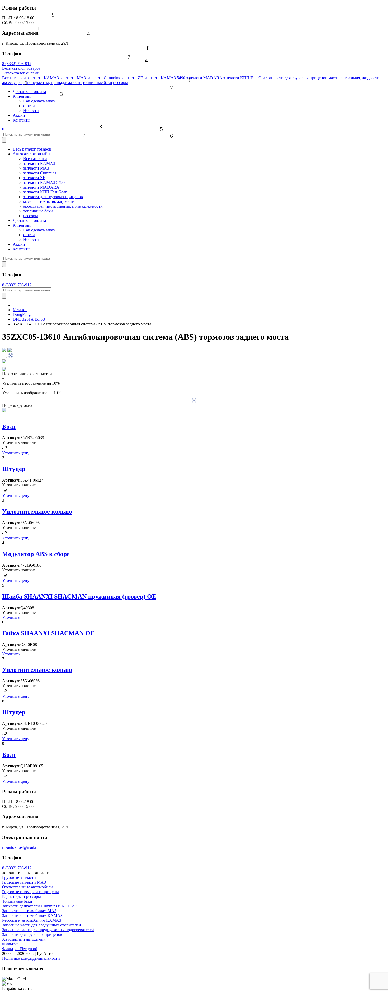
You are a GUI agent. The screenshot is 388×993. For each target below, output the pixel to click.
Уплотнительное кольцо (37, 511)
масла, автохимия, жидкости (354, 78)
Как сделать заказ (39, 101)
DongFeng (22, 314)
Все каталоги (14, 78)
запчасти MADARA (204, 78)
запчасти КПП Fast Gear (245, 78)
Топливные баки (17, 901)
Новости (31, 110)
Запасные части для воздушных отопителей (41, 925)
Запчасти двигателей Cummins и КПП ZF (39, 906)
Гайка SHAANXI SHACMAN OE (48, 633)
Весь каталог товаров (21, 68)
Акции (19, 115)
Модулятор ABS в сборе (36, 554)
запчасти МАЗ (73, 78)
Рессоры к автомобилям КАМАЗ (31, 920)
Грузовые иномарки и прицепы (30, 891)
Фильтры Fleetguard (19, 949)
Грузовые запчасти (19, 877)
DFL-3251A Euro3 (29, 319)
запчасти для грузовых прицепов (297, 78)
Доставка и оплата (29, 91)
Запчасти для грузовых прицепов (32, 934)
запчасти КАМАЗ (43, 78)
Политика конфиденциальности (31, 958)
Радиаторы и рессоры (21, 896)
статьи (29, 106)
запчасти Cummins (103, 78)
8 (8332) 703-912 (16, 63)
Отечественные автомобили (27, 887)
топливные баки (97, 82)
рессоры (120, 82)
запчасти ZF (132, 78)
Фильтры (10, 944)
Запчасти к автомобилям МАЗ (29, 910)
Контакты (21, 120)
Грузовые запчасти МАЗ (24, 882)
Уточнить (11, 617)
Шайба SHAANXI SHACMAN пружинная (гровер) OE (79, 596)
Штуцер (13, 468)
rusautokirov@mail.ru (20, 847)
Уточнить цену (15, 453)
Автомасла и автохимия (23, 939)
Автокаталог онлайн (20, 73)
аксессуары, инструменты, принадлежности (42, 82)
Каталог (20, 309)
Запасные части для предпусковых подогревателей (48, 929)
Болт (9, 426)
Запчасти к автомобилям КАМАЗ (32, 915)
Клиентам (22, 96)
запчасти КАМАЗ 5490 (164, 78)
